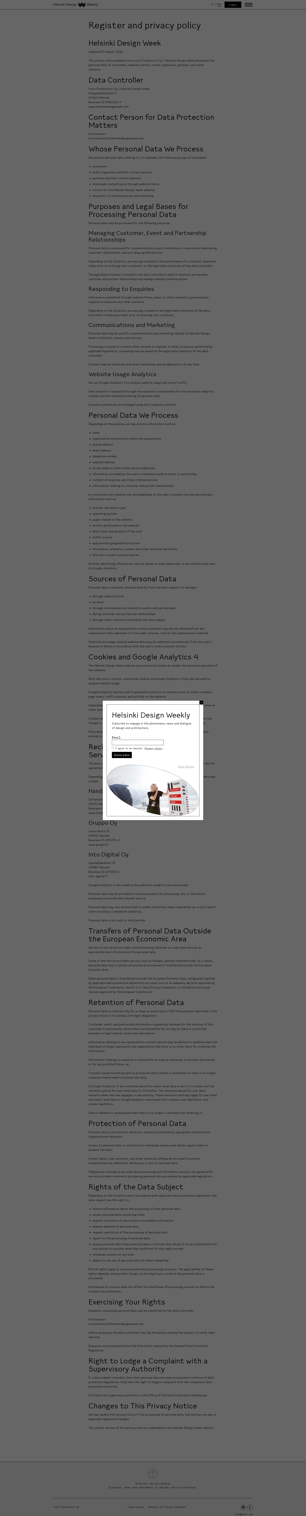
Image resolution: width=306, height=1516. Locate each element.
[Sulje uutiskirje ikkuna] (201, 703)
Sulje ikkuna (186, 766)
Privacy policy (153, 748)
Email (116, 737)
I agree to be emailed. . (139, 748)
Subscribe (122, 755)
